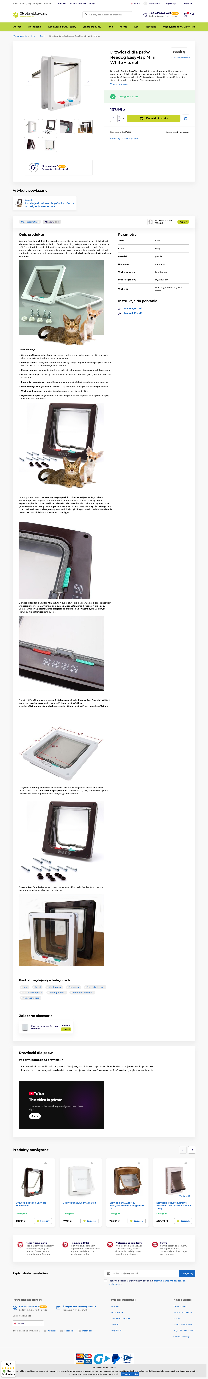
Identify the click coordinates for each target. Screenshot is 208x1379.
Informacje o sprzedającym (124, 138)
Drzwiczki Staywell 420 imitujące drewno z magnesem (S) (127, 1205)
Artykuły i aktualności (184, 1330)
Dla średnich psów (32, 992)
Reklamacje (117, 1312)
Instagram (87, 1330)
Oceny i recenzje (181, 1336)
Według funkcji (57, 992)
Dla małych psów (95, 987)
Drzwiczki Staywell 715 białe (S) (80, 1202)
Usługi (92, 3)
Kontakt (62, 3)
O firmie (115, 1324)
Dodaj (67, 1029)
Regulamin (116, 1330)
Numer (114, 118)
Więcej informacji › (119, 84)
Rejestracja (171, 3)
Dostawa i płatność (77, 3)
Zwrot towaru (180, 1306)
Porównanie (154, 3)
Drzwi (42, 36)
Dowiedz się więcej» (109, 1374)
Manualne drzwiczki (83, 992)
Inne (33, 36)
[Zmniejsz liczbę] (119, 120)
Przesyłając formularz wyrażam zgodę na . (147, 1282)
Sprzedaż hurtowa (182, 1324)
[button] (87, 81)
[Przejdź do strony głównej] (30, 14)
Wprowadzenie (20, 36)
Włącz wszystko (130, 1374)
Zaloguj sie (187, 3)
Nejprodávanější (31, 998)
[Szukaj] (86, 14)
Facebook (69, 1330)
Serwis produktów (182, 1312)
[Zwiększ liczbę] (119, 116)
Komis (176, 1318)
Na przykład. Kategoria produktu (105, 14)
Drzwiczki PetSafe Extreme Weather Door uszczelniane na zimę (173, 1205)
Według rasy (55, 987)
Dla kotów (74, 987)
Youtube (52, 1330)
